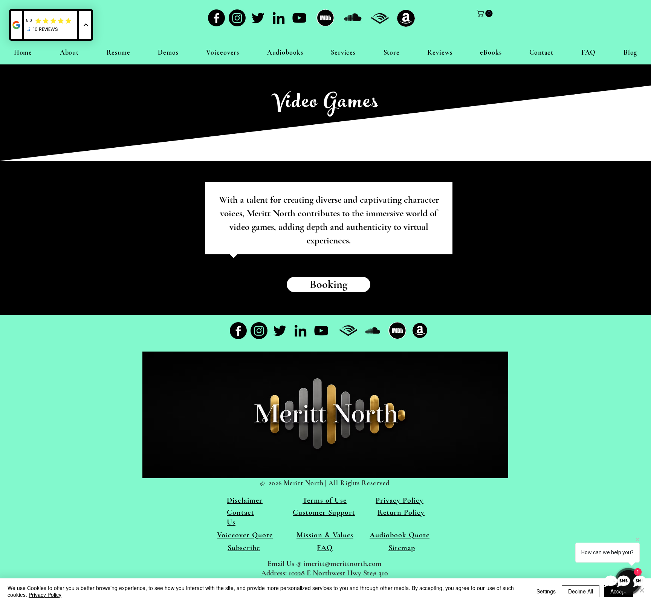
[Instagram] (237, 17)
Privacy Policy (45, 594)
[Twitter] (257, 17)
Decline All (580, 591)
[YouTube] (299, 17)
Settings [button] (546, 591)
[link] (485, 13)
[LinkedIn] (278, 17)
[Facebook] (216, 17)
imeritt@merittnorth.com (343, 563)
